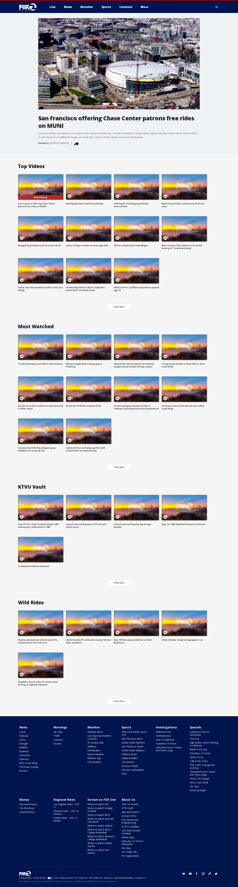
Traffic (56, 735)
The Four (194, 738)
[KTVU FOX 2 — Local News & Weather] (30, 7)
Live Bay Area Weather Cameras (99, 737)
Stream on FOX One (101, 800)
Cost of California (165, 739)
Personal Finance (28, 804)
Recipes (57, 743)
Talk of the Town (199, 761)
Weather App (94, 758)
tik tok (209, 873)
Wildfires (23, 747)
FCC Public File (129, 851)
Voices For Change (199, 778)
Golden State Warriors (133, 742)
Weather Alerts (95, 731)
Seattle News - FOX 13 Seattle (65, 819)
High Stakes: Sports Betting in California (204, 744)
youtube (190, 873)
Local (22, 731)
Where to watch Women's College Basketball (101, 838)
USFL (124, 773)
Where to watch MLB (98, 814)
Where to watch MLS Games (98, 851)
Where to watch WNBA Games (99, 845)
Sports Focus (197, 757)
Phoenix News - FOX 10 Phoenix (65, 812)
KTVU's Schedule (130, 826)
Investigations (166, 727)
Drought (23, 743)
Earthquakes (93, 750)
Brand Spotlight (198, 790)
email (183, 873)
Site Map (126, 848)
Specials (195, 727)
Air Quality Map (95, 742)
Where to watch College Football (100, 810)
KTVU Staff (127, 808)
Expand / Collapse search (217, 7)
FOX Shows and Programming (130, 821)
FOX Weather (94, 762)
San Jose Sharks (130, 765)
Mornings (60, 727)
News (23, 727)
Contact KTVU (129, 815)
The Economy (26, 808)
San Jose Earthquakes (133, 769)
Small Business (27, 812)
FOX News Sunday (29, 766)
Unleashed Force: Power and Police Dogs (168, 749)
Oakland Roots (129, 754)
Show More (119, 307)
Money (24, 800)
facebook (196, 873)
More (144, 7)
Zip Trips (57, 731)
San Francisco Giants (132, 746)
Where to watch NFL (98, 804)
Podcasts (24, 759)
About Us (128, 800)
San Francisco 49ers (132, 738)
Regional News (64, 800)
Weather (93, 727)
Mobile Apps (128, 837)
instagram (203, 873)
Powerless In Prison (166, 743)
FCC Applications (130, 855)
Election (23, 770)
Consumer (24, 755)
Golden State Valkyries (133, 750)
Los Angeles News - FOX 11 (66, 806)
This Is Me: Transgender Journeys (202, 766)
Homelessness (163, 735)
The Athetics (128, 762)
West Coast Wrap (28, 763)
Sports (126, 727)
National (23, 735)
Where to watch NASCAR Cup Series (100, 820)
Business (24, 751)
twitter (216, 873)
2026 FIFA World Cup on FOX (134, 733)
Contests (58, 739)
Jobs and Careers (130, 812)
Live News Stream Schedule (131, 832)
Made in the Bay (198, 749)
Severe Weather (95, 754)
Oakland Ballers (130, 758)
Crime (22, 739)
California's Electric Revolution (199, 733)
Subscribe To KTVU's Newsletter (132, 843)
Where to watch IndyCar (100, 825)
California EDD (163, 731)
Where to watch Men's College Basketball (99, 831)
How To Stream (130, 804)
